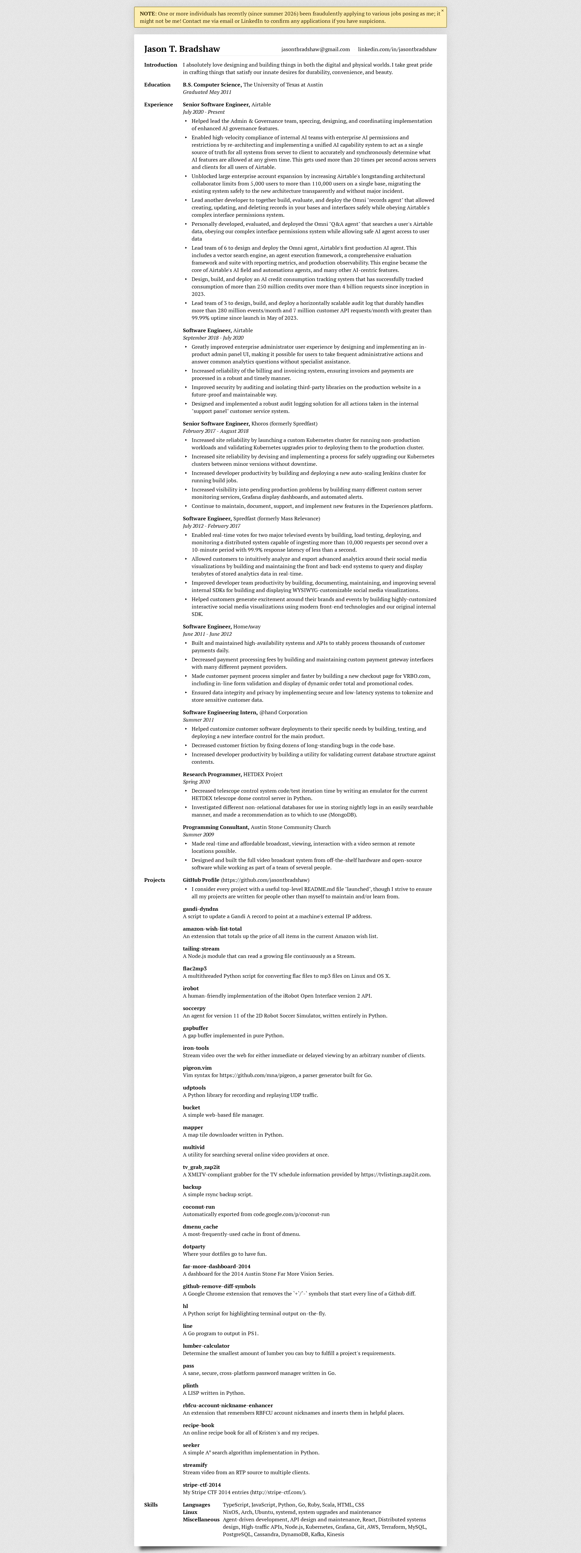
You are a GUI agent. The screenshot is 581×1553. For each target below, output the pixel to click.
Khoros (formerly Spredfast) (284, 423)
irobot (191, 988)
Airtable (261, 104)
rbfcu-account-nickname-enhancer (228, 1405)
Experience (158, 104)
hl (185, 1306)
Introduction (160, 64)
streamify (195, 1465)
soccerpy (194, 1008)
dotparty (194, 1246)
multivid (194, 1147)
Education (157, 84)
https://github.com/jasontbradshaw (265, 880)
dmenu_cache (200, 1226)
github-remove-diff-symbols (219, 1286)
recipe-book (198, 1425)
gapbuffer (195, 1028)
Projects (154, 880)
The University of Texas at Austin (283, 84)
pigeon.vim (197, 1067)
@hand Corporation (283, 712)
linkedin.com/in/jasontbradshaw (397, 49)
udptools (194, 1087)
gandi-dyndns (200, 908)
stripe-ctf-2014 (202, 1484)
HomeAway (247, 626)
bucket (191, 1107)
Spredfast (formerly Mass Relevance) (276, 518)
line (188, 1326)
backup (192, 1186)
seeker (191, 1445)
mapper (193, 1127)
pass (188, 1365)
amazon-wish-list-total (212, 928)
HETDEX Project (263, 774)
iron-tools (196, 1047)
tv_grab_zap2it (201, 1167)
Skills (151, 1504)
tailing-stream (201, 948)
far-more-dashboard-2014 (216, 1266)
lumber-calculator (206, 1345)
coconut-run (199, 1206)
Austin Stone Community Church (291, 827)
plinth (190, 1385)
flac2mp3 (195, 968)
